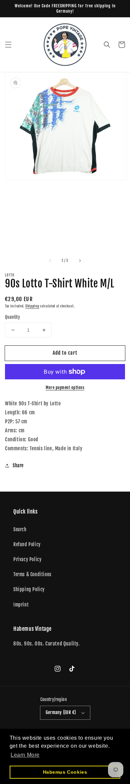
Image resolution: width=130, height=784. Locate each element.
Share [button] (18, 465)
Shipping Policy (29, 589)
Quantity (12, 317)
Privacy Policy (27, 559)
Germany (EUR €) (61, 712)
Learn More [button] (25, 755)
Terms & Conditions (32, 574)
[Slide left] (50, 260)
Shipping (32, 306)
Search (20, 529)
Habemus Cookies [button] (65, 772)
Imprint (21, 604)
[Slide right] (79, 260)
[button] (8, 44)
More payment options (65, 387)
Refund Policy (27, 544)
